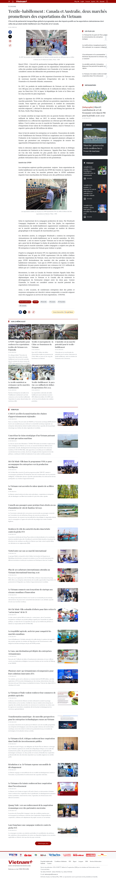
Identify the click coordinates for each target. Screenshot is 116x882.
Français (87, 1)
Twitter (10, 36)
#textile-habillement (25, 302)
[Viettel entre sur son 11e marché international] (68, 556)
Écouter (89, 178)
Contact (49, 863)
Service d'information (95, 861)
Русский (102, 1)
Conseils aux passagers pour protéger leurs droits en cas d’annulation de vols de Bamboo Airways (32, 506)
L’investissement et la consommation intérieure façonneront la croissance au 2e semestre (94, 56)
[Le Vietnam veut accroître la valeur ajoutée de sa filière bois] (68, 491)
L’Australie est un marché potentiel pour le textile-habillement (65, 344)
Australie (62, 302)
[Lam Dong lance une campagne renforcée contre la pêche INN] (68, 830)
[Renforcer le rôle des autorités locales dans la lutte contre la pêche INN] (68, 534)
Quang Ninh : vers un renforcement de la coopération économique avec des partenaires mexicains (30, 806)
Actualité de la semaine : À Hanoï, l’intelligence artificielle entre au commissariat (89, 171)
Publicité (43, 863)
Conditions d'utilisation (61, 861)
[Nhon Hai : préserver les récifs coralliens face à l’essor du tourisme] (94, 135)
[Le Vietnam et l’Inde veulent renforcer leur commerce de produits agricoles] (68, 698)
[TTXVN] (13, 855)
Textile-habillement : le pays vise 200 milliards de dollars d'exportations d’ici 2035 (43, 385)
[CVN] (67, 855)
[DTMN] (78, 855)
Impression (10, 41)
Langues (80, 861)
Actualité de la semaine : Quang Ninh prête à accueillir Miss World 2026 (89, 209)
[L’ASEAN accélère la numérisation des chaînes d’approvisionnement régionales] (68, 419)
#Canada (52, 302)
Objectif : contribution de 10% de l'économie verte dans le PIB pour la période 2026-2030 (94, 111)
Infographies (90, 85)
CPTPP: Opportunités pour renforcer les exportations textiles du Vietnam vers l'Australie (19, 345)
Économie (12, 6)
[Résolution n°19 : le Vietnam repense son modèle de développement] (68, 770)
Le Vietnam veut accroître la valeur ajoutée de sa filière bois (31, 487)
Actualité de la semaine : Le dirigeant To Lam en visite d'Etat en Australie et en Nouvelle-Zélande (89, 190)
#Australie (43, 302)
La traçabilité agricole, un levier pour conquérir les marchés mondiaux (29, 632)
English (82, 1)
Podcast (89, 163)
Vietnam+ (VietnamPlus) (21, 1)
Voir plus (15, 410)
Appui (74, 861)
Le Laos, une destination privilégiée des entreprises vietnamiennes (30, 652)
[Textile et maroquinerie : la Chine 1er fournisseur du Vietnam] (43, 332)
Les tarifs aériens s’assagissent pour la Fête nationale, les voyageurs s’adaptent (94, 46)
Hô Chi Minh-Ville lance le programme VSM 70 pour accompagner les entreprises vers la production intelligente (30, 464)
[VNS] (54, 855)
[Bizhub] (43, 855)
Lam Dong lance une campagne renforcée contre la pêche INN (29, 826)
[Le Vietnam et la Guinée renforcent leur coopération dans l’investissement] (68, 789)
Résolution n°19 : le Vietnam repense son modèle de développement (29, 765)
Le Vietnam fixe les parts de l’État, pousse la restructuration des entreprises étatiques (95, 37)
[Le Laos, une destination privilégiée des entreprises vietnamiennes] (68, 656)
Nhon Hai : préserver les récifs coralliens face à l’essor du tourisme (93, 148)
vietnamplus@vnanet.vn (51, 874)
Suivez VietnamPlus (58, 312)
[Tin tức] (28, 855)
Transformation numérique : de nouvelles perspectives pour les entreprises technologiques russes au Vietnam (31, 718)
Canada (23, 305)
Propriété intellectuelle (46, 861)
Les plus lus (90, 31)
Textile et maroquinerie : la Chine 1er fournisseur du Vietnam (42, 344)
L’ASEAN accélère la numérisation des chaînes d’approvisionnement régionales (27, 415)
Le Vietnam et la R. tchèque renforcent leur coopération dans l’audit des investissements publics (31, 740)
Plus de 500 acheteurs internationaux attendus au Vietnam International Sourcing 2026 (29, 571)
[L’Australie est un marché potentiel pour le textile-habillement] (66, 332)
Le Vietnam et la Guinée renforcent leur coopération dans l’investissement (30, 784)
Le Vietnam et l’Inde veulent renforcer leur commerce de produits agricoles (32, 694)
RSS (70, 861)
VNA (86, 861)
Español (93, 1)
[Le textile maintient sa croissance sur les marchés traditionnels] (19, 372)
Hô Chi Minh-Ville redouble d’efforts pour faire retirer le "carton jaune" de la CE (32, 610)
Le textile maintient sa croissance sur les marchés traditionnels (19, 385)
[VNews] (21, 855)
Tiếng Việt (76, 1)
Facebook (10, 32)
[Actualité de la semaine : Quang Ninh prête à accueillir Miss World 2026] (102, 208)
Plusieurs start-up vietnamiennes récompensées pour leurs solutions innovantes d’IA (31, 672)
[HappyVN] (102, 855)
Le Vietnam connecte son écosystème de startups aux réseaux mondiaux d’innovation (30, 591)
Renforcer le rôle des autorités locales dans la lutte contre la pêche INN (29, 530)
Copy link (10, 45)
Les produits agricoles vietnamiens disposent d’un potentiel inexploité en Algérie (94, 66)
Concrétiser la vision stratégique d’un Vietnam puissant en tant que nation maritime (31, 437)
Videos (89, 125)
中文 (97, 1)
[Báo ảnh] (90, 855)
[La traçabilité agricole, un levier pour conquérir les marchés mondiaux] (68, 636)
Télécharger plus (43, 843)
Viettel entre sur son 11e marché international (27, 550)
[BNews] (36, 855)
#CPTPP (36, 302)
